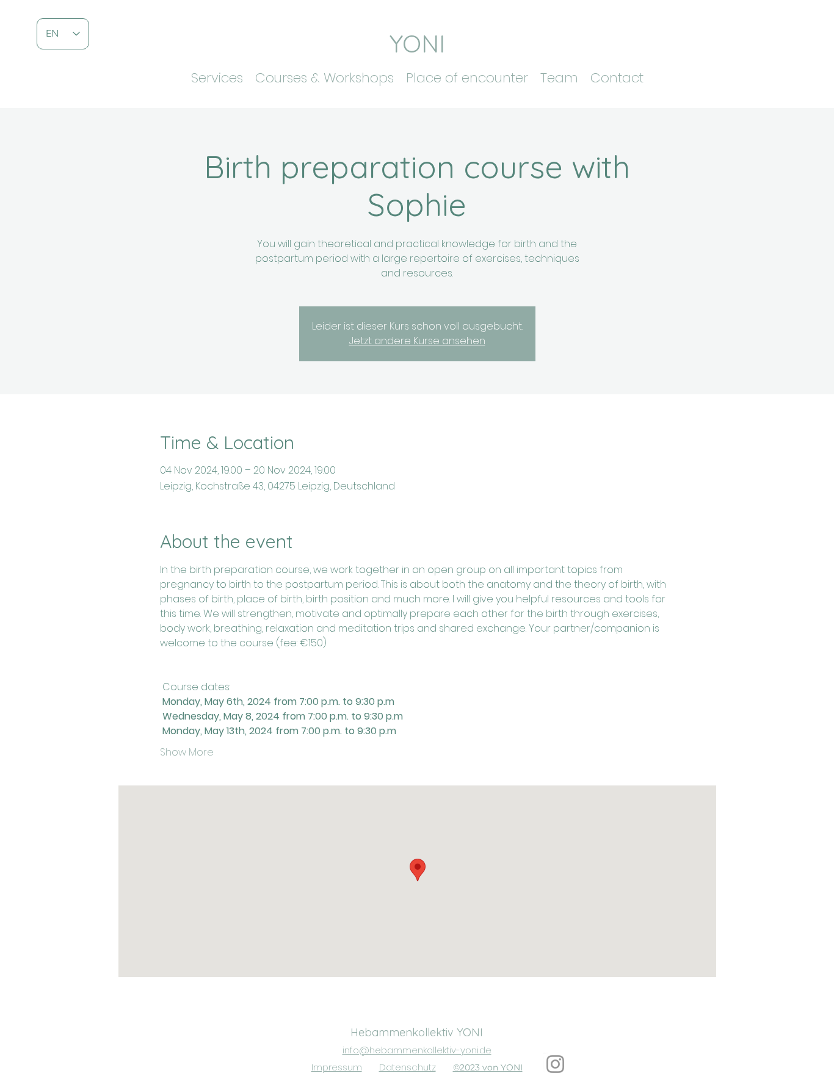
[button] (217, 75)
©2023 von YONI (488, 1067)
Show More (187, 752)
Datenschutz (407, 1067)
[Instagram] (555, 1064)
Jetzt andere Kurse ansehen (417, 341)
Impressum (336, 1067)
